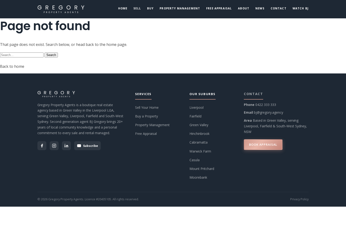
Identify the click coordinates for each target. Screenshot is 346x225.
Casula (194, 160)
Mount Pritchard (201, 168)
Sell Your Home (147, 107)
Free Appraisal (219, 8)
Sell (137, 8)
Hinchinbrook (199, 133)
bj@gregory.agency (268, 112)
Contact (278, 8)
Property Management (180, 8)
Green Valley (198, 125)
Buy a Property (146, 116)
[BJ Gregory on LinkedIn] (66, 145)
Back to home (12, 66)
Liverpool (196, 107)
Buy (150, 8)
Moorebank (198, 177)
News (260, 8)
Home (123, 8)
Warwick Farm (200, 151)
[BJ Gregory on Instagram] (54, 145)
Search (51, 55)
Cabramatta (198, 142)
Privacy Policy (299, 199)
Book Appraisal (263, 144)
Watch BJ (301, 8)
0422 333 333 (265, 104)
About (243, 8)
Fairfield (195, 116)
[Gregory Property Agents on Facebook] (41, 145)
